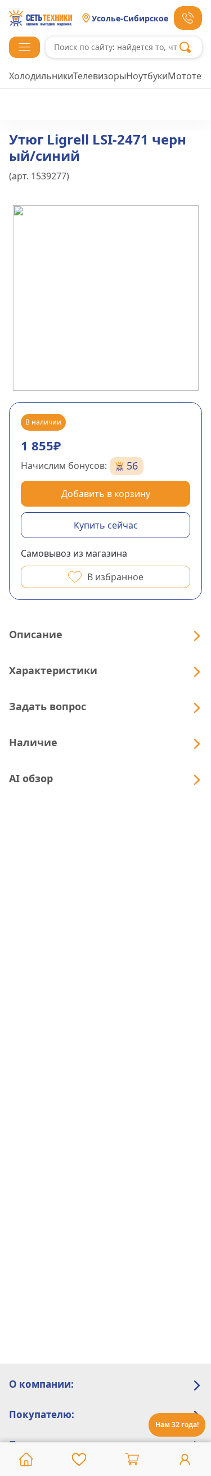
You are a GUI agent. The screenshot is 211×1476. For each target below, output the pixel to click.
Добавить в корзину (105, 494)
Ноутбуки (147, 76)
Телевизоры (99, 76)
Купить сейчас (106, 525)
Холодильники (41, 76)
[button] (24, 47)
